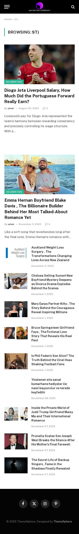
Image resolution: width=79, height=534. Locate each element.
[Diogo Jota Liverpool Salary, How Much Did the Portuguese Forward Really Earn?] (39, 64)
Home (8, 19)
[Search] (72, 7)
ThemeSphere (63, 521)
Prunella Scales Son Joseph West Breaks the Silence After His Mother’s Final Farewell (53, 440)
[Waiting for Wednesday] (39, 7)
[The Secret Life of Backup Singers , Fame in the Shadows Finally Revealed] (16, 465)
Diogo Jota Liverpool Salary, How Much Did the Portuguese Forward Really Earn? (39, 96)
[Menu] (7, 7)
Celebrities (14, 82)
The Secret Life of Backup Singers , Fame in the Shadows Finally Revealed (50, 464)
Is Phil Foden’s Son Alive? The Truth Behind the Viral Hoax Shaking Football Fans (52, 360)
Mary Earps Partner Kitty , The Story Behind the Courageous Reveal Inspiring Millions (53, 308)
